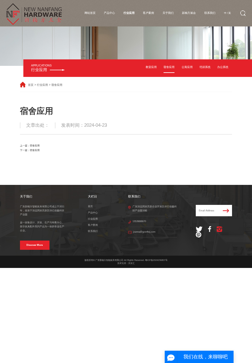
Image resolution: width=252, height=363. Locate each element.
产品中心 (109, 12)
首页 (30, 84)
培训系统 (205, 67)
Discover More (34, 245)
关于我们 (168, 12)
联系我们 (209, 12)
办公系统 (222, 67)
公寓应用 (187, 67)
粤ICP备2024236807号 (156, 260)
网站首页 (90, 12)
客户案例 (148, 12)
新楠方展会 (189, 12)
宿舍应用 (169, 67)
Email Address (206, 210)
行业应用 (129, 12)
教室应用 (151, 67)
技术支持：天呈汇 (126, 263)
